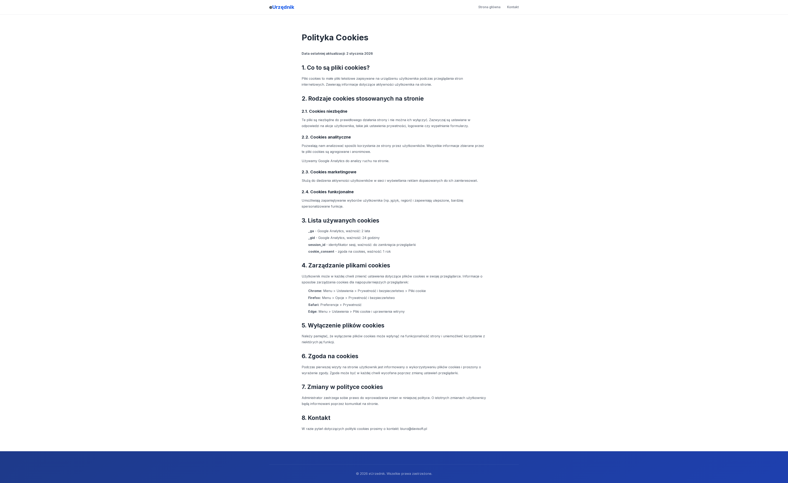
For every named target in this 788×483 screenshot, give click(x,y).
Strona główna (489, 7)
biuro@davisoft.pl (413, 429)
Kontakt (513, 7)
